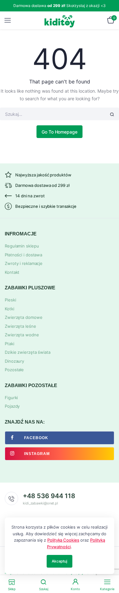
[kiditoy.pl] (59, 20)
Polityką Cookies (63, 540)
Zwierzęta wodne (22, 334)
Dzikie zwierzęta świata (27, 352)
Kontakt (12, 272)
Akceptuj (59, 561)
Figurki (11, 397)
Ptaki (9, 343)
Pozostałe (14, 369)
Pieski (10, 299)
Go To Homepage (59, 132)
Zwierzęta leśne (20, 326)
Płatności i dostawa (23, 254)
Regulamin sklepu (22, 245)
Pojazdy (12, 406)
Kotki (9, 308)
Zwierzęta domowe (23, 317)
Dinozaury (14, 361)
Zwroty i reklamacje (24, 263)
